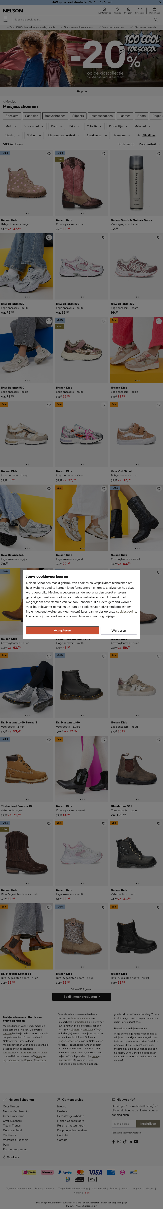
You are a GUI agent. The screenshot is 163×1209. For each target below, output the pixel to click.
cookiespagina (126, 611)
